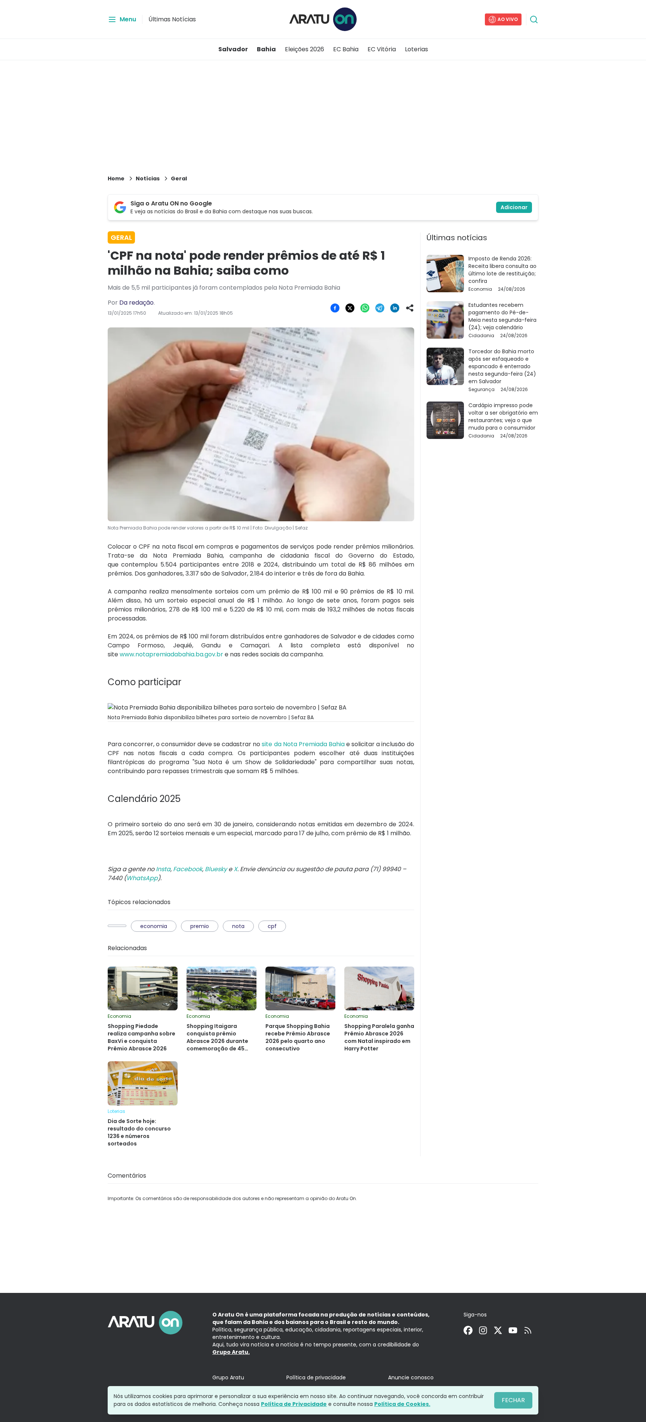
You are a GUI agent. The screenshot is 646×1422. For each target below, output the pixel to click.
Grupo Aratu (228, 1377)
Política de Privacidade (294, 1404)
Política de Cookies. (402, 1404)
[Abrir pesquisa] (533, 19)
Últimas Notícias (172, 19)
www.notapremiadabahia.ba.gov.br (171, 654)
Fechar (513, 1400)
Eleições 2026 (304, 49)
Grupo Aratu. (231, 1352)
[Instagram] (483, 1330)
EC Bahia (346, 49)
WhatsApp (142, 878)
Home (116, 178)
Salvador (233, 49)
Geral (179, 178)
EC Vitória (381, 49)
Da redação (136, 302)
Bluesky (216, 869)
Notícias (148, 178)
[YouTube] (512, 1330)
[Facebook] (468, 1330)
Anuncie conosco (411, 1377)
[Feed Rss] (527, 1330)
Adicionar (514, 207)
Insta (163, 869)
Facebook (187, 869)
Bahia (266, 49)
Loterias (416, 49)
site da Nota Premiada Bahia (303, 744)
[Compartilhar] (409, 307)
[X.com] (497, 1330)
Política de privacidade (316, 1377)
